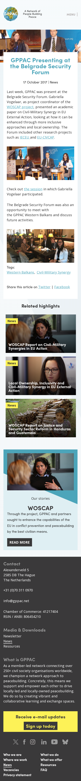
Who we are (12, 754)
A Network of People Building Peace (32, 14)
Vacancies (11, 769)
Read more (19, 542)
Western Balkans (20, 272)
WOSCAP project (20, 107)
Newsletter (12, 636)
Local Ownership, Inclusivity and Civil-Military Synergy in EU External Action (39, 386)
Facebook (62, 287)
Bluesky (65, 741)
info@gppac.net (16, 601)
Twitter (44, 287)
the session (33, 189)
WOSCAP (40, 507)
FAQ (43, 769)
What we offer (51, 759)
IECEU (25, 137)
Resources (11, 646)
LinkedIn (44, 741)
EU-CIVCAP (45, 137)
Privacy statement (17, 774)
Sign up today (40, 726)
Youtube (54, 741)
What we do (49, 754)
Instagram (33, 741)
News (7, 641)
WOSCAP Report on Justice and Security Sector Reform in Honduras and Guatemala (39, 428)
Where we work (15, 759)
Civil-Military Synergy (54, 272)
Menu (71, 14)
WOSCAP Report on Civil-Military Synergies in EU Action (37, 346)
